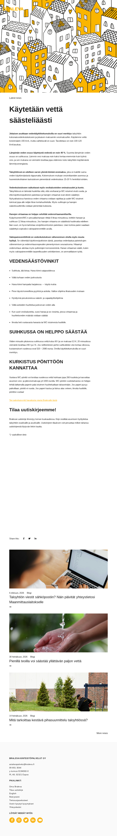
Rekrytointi (14, 797)
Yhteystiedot (15, 807)
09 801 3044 (15, 768)
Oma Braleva (15, 786)
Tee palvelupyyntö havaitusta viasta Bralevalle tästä (33, 400)
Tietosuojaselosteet (18, 800)
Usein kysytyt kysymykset (21, 804)
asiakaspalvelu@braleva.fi (21, 764)
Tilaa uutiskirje (16, 790)
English (12, 793)
